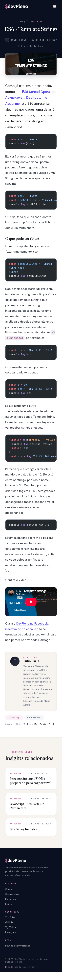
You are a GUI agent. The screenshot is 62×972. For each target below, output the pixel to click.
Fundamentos (34, 717)
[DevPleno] (16, 6)
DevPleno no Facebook (32, 623)
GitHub (9, 922)
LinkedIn (32, 724)
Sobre (8, 903)
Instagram (10, 932)
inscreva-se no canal (19, 629)
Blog (22, 21)
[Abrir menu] (55, 6)
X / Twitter (11, 927)
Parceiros (10, 898)
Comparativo (12, 893)
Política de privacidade (17, 945)
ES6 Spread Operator (38, 91)
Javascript (35, 21)
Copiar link (47, 724)
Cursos (9, 889)
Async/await (14, 97)
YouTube (10, 917)
